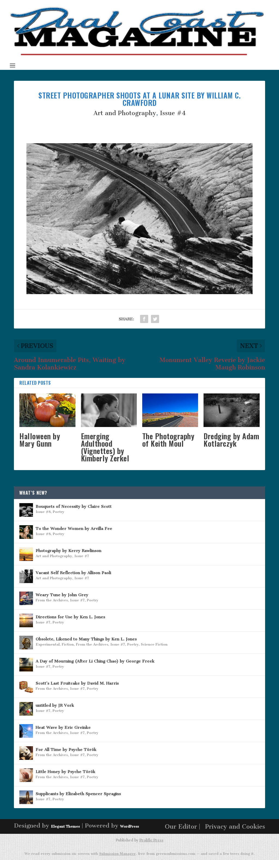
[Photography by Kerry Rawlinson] (26, 554)
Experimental (48, 644)
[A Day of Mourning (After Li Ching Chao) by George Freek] (26, 664)
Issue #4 (173, 113)
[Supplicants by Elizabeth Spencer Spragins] (26, 797)
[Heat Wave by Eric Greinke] (26, 731)
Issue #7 (81, 556)
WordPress (129, 826)
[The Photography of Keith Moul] (170, 410)
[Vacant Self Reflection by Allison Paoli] (26, 576)
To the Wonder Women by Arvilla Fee (74, 528)
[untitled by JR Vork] (26, 709)
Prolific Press (151, 840)
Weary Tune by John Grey (62, 594)
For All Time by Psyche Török (66, 749)
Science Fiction (154, 644)
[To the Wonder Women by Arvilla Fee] (26, 532)
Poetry (58, 512)
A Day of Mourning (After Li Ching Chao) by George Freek (95, 661)
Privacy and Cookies (235, 826)
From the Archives (52, 600)
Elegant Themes (65, 826)
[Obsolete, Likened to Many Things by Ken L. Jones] (26, 642)
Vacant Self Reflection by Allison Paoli (73, 572)
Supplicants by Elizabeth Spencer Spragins (78, 793)
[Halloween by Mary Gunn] (47, 410)
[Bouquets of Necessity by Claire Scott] (26, 510)
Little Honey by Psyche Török (65, 771)
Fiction (68, 644)
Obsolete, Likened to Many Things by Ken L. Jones (86, 639)
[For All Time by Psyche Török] (26, 753)
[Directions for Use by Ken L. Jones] (26, 620)
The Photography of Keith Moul (168, 440)
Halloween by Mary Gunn (39, 440)
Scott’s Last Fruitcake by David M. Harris (77, 683)
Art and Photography (124, 113)
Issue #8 (43, 512)
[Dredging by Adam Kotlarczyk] (231, 410)
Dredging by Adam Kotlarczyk (231, 440)
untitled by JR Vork (55, 705)
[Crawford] (139, 292)
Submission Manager (117, 854)
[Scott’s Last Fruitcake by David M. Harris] (26, 687)
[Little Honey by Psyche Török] (26, 775)
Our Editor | (182, 826)
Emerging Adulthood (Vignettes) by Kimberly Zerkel (105, 447)
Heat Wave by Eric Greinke (63, 727)
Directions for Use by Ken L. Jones (70, 616)
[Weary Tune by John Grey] (26, 598)
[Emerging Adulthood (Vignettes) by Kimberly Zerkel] (109, 410)
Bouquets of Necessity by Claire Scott (74, 506)
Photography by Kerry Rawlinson (68, 550)
